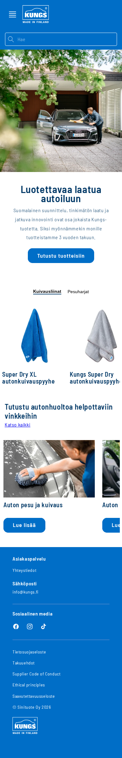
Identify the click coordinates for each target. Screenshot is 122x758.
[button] (13, 14)
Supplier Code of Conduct (36, 673)
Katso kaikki (17, 424)
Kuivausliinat (47, 291)
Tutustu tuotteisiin (61, 255)
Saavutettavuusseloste (34, 696)
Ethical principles (29, 684)
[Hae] (11, 39)
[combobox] (67, 39)
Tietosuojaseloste (29, 651)
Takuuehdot (24, 662)
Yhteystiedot (24, 570)
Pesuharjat (78, 291)
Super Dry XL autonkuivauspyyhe (28, 378)
